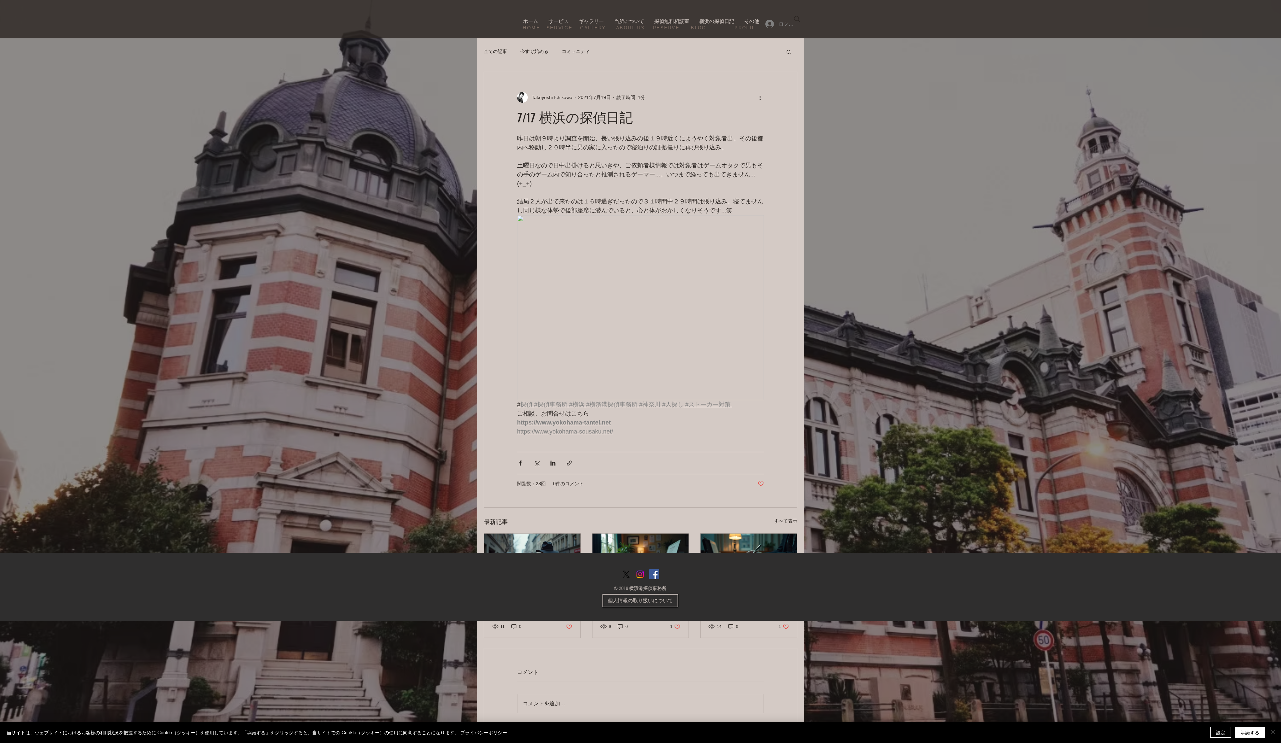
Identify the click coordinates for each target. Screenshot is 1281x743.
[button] (789, 51)
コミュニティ (576, 51)
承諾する (1250, 732)
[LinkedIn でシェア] (553, 463)
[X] (626, 574)
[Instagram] (640, 574)
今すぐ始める (534, 51)
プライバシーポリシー (483, 732)
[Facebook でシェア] (520, 463)
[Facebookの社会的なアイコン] (654, 574)
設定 (1220, 732)
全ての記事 (495, 51)
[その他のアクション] (760, 97)
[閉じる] (1273, 732)
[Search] (797, 19)
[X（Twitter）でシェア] (536, 463)
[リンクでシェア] (569, 463)
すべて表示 (785, 521)
